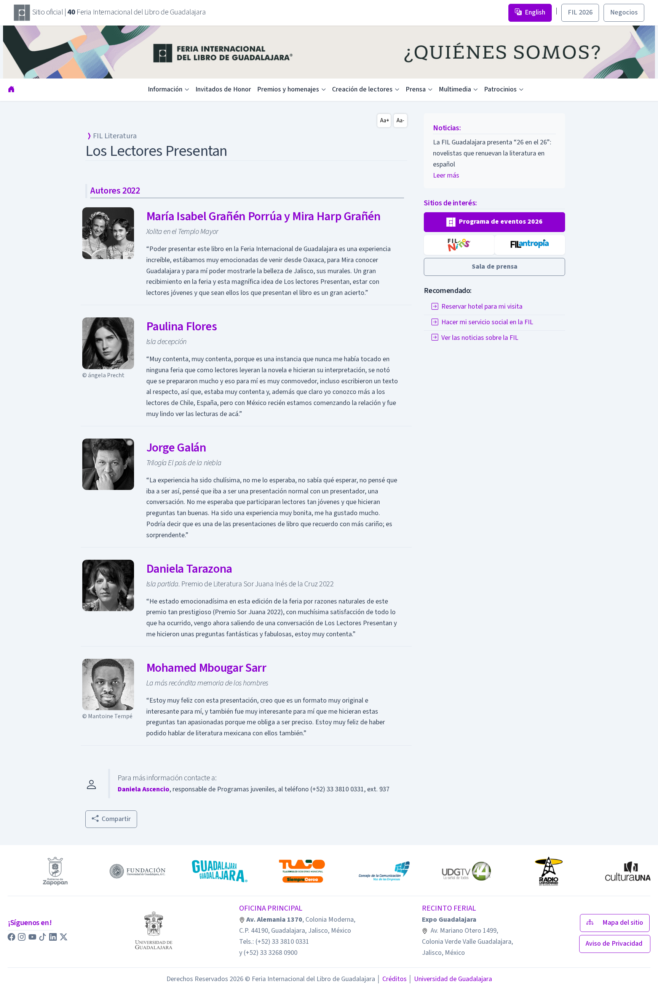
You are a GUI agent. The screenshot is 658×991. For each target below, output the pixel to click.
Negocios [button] (624, 12)
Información (165, 89)
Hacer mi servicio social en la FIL (487, 322)
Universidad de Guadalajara (450, 979)
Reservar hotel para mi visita (481, 306)
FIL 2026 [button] (580, 12)
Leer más (446, 175)
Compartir (116, 819)
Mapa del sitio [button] (622, 922)
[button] (494, 222)
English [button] (535, 12)
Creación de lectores (362, 89)
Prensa (416, 89)
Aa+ (384, 121)
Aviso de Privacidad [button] (615, 943)
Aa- (400, 121)
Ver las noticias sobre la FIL (479, 338)
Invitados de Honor (223, 89)
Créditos (392, 979)
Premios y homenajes (288, 89)
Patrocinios (500, 89)
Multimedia (455, 89)
